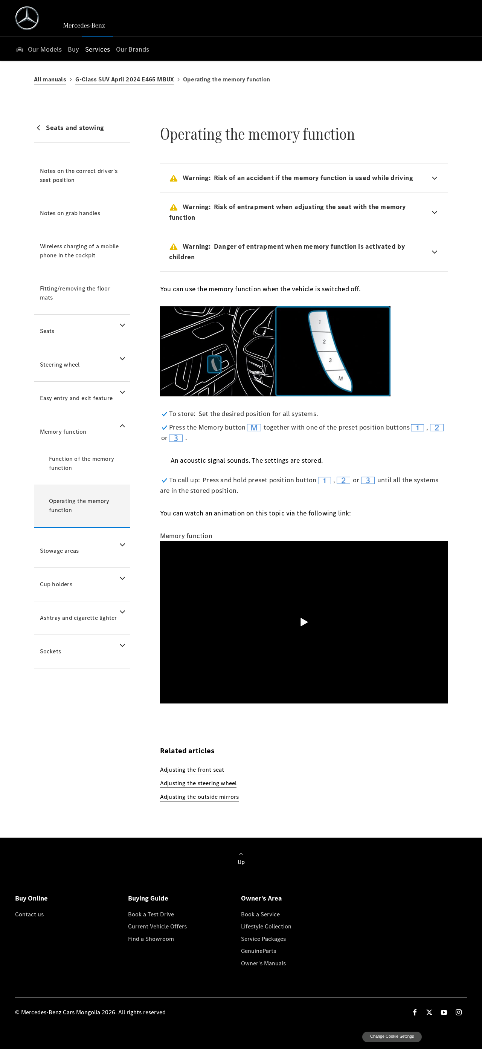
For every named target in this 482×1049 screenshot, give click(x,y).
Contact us (29, 914)
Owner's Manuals (263, 963)
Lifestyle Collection (266, 926)
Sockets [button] (50, 651)
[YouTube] (443, 1012)
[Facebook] (414, 1012)
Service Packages (263, 938)
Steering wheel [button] (60, 365)
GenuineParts (258, 950)
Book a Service (260, 914)
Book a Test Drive (151, 914)
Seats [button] (47, 331)
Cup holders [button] (56, 584)
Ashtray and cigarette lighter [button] (78, 618)
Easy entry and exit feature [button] (76, 398)
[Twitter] (429, 1012)
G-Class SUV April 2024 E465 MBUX (124, 79)
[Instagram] (458, 1012)
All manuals (50, 79)
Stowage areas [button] (59, 551)
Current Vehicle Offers (157, 926)
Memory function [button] (63, 432)
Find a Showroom (151, 938)
